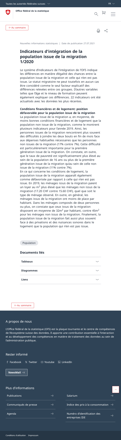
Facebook (15, 362)
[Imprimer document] (98, 30)
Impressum (33, 435)
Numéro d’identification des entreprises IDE (83, 415)
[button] (115, 389)
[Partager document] (106, 30)
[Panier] (104, 12)
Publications (14, 395)
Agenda (11, 413)
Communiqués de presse (22, 404)
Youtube (49, 362)
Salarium (72, 395)
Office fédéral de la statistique (32, 10)
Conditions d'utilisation (16, 435)
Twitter (33, 362)
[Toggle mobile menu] (113, 14)
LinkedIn (67, 362)
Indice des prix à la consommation (87, 404)
